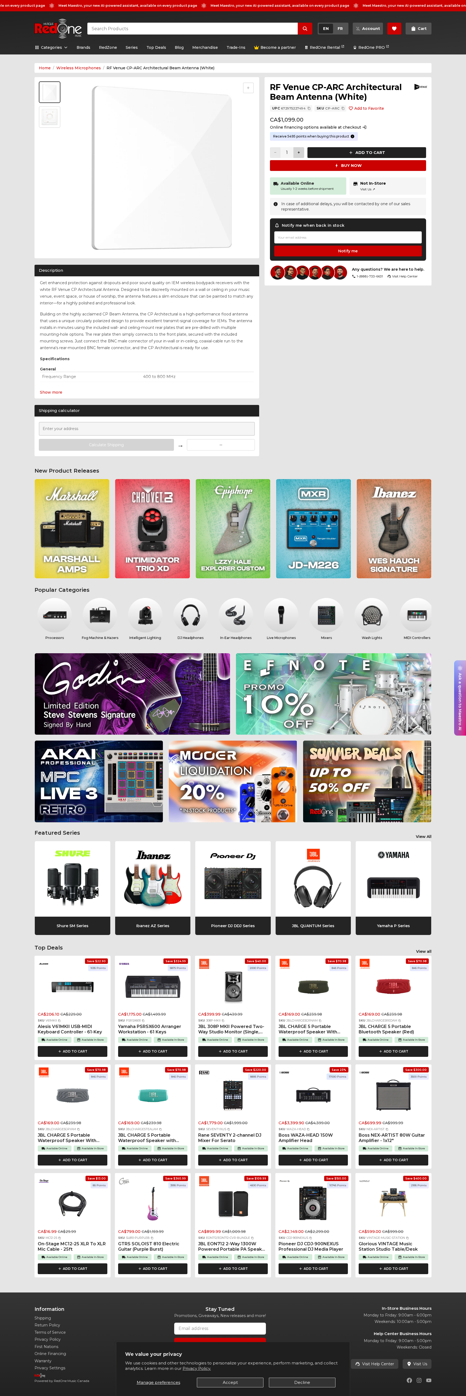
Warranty (43, 1361)
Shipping (43, 1318)
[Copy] (309, 108)
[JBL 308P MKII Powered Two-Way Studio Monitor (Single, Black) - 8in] (233, 988)
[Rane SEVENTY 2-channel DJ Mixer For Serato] (233, 1097)
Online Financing (50, 1353)
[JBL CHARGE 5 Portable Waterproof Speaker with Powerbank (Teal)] (153, 1097)
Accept (230, 1382)
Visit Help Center (378, 1363)
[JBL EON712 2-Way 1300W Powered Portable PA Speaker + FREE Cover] (233, 1205)
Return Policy (47, 1325)
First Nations (46, 1346)
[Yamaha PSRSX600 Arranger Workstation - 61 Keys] (153, 988)
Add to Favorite (369, 108)
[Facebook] (409, 1380)
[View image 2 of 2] (49, 117)
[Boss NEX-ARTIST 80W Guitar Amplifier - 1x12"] (393, 1097)
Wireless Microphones (78, 68)
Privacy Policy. (197, 1368)
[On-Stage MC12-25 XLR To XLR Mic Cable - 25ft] (72, 1205)
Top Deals (156, 47)
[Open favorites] (394, 29)
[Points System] (352, 136)
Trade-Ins (236, 47)
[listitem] (72, 529)
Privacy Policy (48, 1339)
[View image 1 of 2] (49, 92)
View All (423, 836)
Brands (83, 47)
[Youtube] (428, 1380)
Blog (179, 47)
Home (45, 68)
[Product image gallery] (50, 247)
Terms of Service (50, 1332)
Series (132, 47)
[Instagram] (419, 1380)
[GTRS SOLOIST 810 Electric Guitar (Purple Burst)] (153, 1205)
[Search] (305, 29)
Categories (51, 47)
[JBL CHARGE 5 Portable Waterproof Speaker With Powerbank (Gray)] (72, 1097)
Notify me (348, 251)
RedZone (108, 47)
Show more (51, 392)
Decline (302, 1382)
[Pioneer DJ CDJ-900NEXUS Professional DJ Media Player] (313, 1205)
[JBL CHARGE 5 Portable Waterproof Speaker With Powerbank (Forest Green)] (313, 988)
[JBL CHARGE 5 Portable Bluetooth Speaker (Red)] (393, 988)
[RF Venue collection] (420, 86)
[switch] (333, 29)
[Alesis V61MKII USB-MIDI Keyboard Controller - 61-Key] (72, 988)
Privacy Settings (50, 1368)
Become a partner (278, 47)
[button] (59, 1020)
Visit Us (367, 189)
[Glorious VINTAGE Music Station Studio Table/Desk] (393, 1205)
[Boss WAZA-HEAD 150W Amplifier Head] (313, 1097)
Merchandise (205, 47)
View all (423, 951)
